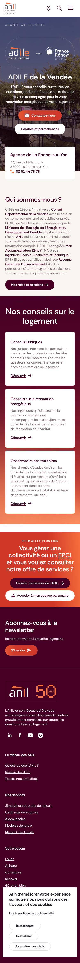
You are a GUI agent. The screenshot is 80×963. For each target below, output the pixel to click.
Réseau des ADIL (17, 772)
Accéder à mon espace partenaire (43, 595)
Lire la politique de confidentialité (31, 913)
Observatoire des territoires (34, 460)
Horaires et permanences (40, 129)
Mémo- (19, 832)
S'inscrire (18, 650)
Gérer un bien (15, 885)
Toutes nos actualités (21, 778)
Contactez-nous (43, 115)
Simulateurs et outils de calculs (28, 805)
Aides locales (15, 819)
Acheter (11, 865)
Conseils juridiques (26, 341)
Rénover (11, 879)
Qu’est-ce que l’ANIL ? (22, 765)
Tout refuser (24, 936)
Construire (13, 872)
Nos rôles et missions (27, 285)
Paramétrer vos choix (30, 946)
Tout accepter (25, 926)
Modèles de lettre (18, 825)
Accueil (10, 25)
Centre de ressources (21, 812)
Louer (9, 859)
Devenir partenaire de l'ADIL (37, 583)
